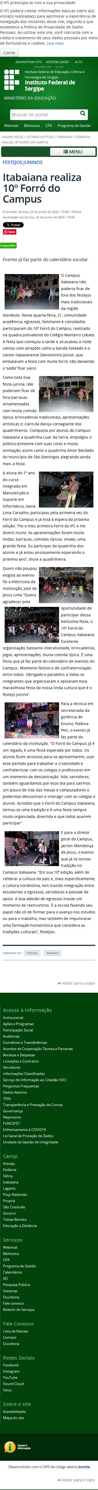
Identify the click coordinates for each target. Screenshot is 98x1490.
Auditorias (11, 1036)
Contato (9, 1337)
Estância (9, 1169)
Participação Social (18, 1030)
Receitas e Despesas (19, 1055)
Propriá (9, 1201)
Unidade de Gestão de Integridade (30, 1142)
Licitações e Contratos (21, 1061)
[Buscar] (83, 114)
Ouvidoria (11, 1297)
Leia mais (55, 43)
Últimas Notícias (40, 137)
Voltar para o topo (78, 983)
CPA (48, 125)
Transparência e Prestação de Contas (33, 1105)
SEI (5, 1278)
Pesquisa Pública (16, 1284)
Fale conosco (13, 1303)
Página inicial (13, 137)
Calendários (12, 1272)
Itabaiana (64, 137)
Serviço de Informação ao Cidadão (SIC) (34, 1080)
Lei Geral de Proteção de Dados (28, 1136)
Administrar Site (29, 62)
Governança (13, 1111)
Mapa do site (13, 1418)
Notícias (32, 953)
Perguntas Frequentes (21, 1086)
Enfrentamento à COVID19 (24, 1129)
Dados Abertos (15, 1092)
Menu (75, 152)
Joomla (84, 1467)
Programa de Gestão (74, 125)
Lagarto (9, 1188)
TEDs (7, 1098)
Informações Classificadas (24, 1073)
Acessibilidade (14, 1411)
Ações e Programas (18, 1024)
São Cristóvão (14, 1207)
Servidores (11, 1067)
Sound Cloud (13, 1384)
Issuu (7, 1390)
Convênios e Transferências (25, 1042)
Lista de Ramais (15, 1331)
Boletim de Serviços (19, 1309)
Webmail (11, 125)
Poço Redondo (15, 1194)
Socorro (9, 1213)
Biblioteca (32, 125)
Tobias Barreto (15, 1219)
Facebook (11, 1365)
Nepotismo (12, 1117)
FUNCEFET (11, 1123)
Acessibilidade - (58, 62)
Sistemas (10, 1291)
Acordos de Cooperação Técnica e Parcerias (38, 1049)
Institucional (13, 1017)
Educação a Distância (20, 1225)
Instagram (11, 1371)
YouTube (10, 1377)
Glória (8, 1176)
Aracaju (9, 1163)
